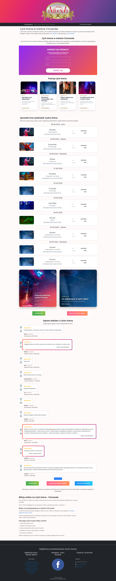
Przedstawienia (28, 24)
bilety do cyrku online (31, 561)
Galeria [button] (39, 24)
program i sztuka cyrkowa (31, 568)
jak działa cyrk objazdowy (31, 570)
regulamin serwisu (31, 571)
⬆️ (21, 327)
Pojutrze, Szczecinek (84, 552)
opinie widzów (70, 33)
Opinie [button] (47, 24)
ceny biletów (53, 33)
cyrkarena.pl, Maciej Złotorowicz (58, 578)
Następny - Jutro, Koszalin (58, 553)
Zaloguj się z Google (86, 24)
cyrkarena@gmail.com (82, 564)
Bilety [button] (35, 24)
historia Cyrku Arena (31, 566)
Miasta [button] (43, 24)
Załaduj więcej (58, 478)
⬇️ (21, 331)
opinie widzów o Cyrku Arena (31, 565)
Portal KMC (31, 573)
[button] (58, 70)
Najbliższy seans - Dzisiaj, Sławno (31, 553)
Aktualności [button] (52, 24)
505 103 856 (79, 566)
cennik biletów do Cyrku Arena (31, 563)
